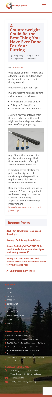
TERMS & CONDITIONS (15, 315)
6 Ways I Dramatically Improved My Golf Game (24, 347)
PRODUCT (11, 300)
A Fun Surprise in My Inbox (21, 270)
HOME (9, 288)
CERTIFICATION (12, 304)
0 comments (30, 58)
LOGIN (9, 292)
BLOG (9, 308)
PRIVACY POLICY (13, 319)
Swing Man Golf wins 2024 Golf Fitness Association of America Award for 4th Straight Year (27, 261)
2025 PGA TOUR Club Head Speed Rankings (23, 339)
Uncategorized (16, 58)
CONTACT (11, 323)
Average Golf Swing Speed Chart (23, 240)
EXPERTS (10, 296)
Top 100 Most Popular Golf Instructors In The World (26, 343)
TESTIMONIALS (12, 312)
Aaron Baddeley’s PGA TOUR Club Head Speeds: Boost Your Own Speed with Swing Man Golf (26, 249)
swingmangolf (19, 55)
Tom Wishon (17, 67)
